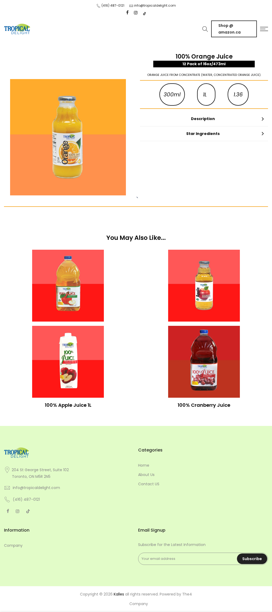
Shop (229, 29)
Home (143, 465)
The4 (187, 594)
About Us (146, 474)
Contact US (148, 484)
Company (13, 545)
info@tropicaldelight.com (155, 5)
